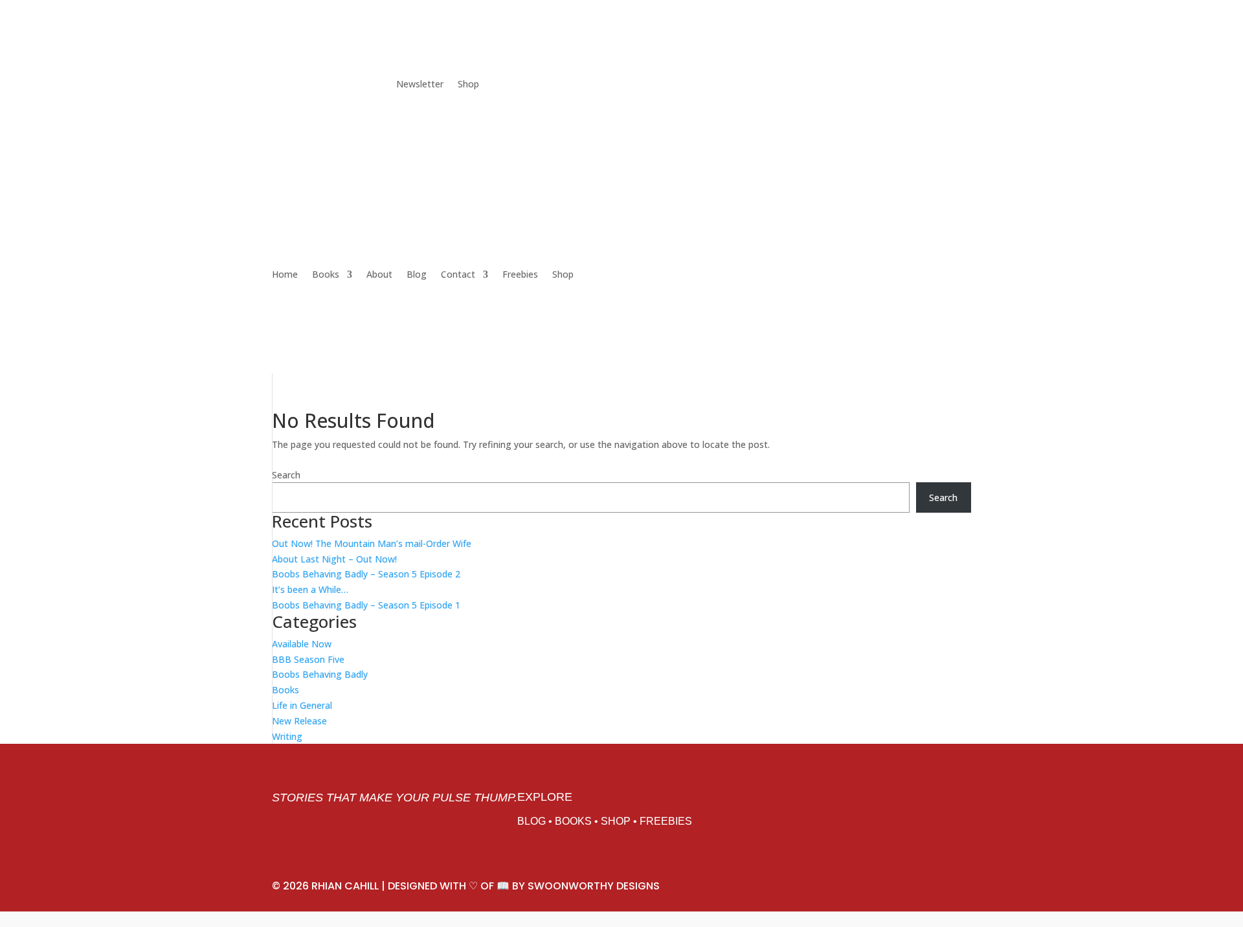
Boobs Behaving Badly (320, 674)
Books (325, 274)
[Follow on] (385, 84)
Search (286, 475)
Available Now (301, 644)
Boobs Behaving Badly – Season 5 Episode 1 (366, 605)
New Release (299, 721)
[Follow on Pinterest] (334, 84)
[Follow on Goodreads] (360, 84)
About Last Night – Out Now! (334, 559)
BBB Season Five (308, 659)
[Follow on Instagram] (282, 84)
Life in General (302, 705)
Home (285, 274)
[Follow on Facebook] (308, 84)
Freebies (520, 274)
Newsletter (419, 85)
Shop (468, 85)
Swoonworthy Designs (594, 885)
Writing (287, 736)
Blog (417, 274)
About (379, 274)
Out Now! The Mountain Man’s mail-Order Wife (371, 543)
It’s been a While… (310, 589)
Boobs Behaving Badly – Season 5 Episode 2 (366, 574)
